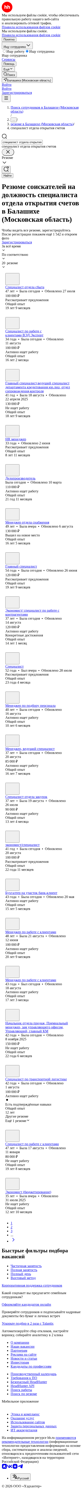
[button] (7, 85)
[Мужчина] (12, 658)
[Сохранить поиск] (6, 169)
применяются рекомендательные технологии (39, 1440)
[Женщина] (12, 279)
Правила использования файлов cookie (31, 35)
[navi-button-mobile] (6, 98)
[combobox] (22, 142)
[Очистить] (8, 152)
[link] (9, 74)
